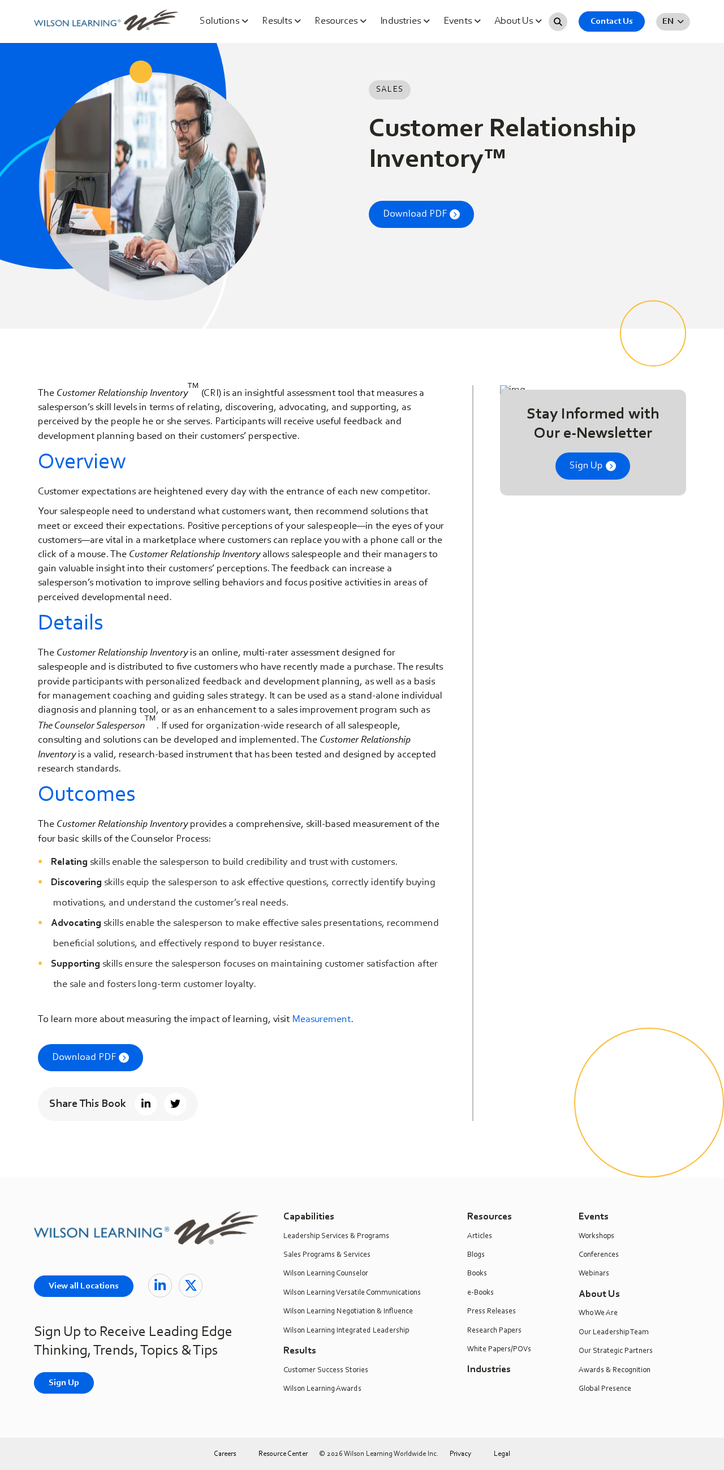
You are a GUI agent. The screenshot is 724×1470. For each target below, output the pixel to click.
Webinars (594, 1274)
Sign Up (586, 466)
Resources (337, 21)
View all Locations (84, 1286)
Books (477, 1274)
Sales (389, 89)
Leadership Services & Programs (336, 1236)
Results (278, 21)
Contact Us (612, 21)
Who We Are (598, 1313)
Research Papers (494, 1331)
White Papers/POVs (499, 1349)
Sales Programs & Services (326, 1255)
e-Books (480, 1293)
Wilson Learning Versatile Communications (352, 1293)
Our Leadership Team (614, 1333)
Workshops (596, 1236)
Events (458, 21)
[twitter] (190, 1285)
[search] (558, 21)
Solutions (221, 21)
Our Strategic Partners (616, 1351)
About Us (514, 21)
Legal (502, 1454)
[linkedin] (160, 1285)
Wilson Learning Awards (322, 1389)
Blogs (476, 1255)
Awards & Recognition (614, 1370)
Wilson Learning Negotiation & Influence (348, 1312)
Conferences (599, 1255)
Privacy (460, 1454)
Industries (401, 21)
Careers (225, 1454)
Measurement (321, 1020)
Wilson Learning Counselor (325, 1274)
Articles (479, 1236)
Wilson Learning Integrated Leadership (346, 1331)
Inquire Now (709, 139)
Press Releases (491, 1312)
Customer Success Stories (325, 1370)
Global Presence (605, 1389)
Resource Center (283, 1454)
